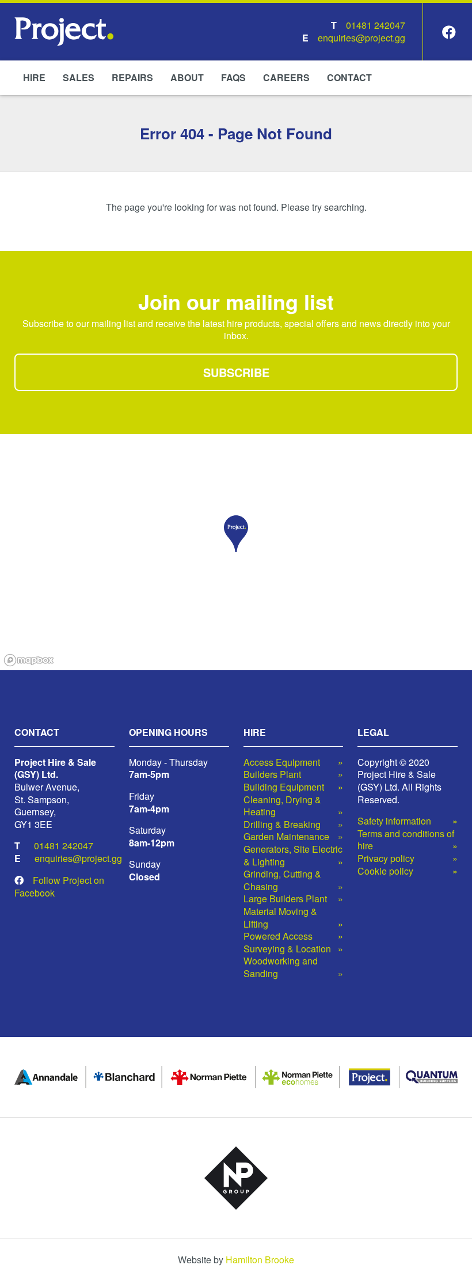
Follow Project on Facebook (59, 886)
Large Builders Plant (285, 898)
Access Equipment (281, 762)
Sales (78, 77)
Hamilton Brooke (260, 1259)
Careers (286, 77)
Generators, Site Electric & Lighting (292, 855)
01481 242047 (375, 25)
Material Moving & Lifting (280, 917)
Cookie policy (385, 871)
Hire (34, 77)
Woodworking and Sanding (280, 967)
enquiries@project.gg (361, 37)
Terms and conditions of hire (405, 839)
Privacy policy (385, 858)
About (187, 77)
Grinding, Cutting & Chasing (282, 880)
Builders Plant (272, 774)
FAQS (233, 77)
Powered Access (278, 936)
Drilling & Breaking (282, 824)
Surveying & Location (287, 949)
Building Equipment (283, 787)
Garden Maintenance (286, 836)
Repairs (132, 77)
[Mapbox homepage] (28, 660)
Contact (349, 77)
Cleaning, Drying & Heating (282, 805)
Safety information (394, 821)
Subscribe (236, 372)
